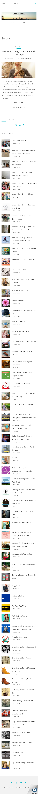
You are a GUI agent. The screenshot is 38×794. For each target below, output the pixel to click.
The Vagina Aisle (18, 753)
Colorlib (18, 787)
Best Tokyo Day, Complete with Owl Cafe (18, 53)
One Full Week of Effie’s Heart (23, 404)
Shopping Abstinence (19, 637)
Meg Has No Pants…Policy (21, 522)
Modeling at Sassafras (20, 290)
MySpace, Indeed (18, 596)
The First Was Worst (19, 606)
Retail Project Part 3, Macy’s (22, 658)
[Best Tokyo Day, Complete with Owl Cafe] (18, 70)
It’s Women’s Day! (18, 300)
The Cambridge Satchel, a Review (24, 341)
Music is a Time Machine (21, 732)
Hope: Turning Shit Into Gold (22, 701)
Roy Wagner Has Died (20, 269)
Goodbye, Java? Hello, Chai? (22, 742)
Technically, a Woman (20, 616)
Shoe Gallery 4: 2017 (19, 321)
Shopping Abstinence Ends (21, 586)
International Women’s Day (22, 554)
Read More (18, 102)
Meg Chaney (27, 58)
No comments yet (19, 107)
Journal (18, 46)
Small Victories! (17, 458)
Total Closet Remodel (19, 140)
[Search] (35, 3)
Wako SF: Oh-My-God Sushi (22, 351)
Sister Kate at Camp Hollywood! (23, 259)
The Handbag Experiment (21, 383)
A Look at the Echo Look (20, 331)
